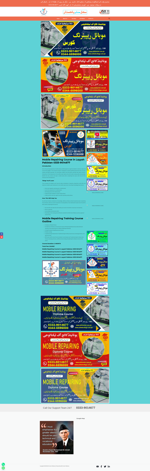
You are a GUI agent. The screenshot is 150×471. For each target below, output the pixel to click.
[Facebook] (101, 466)
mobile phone (63, 188)
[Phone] (3, 464)
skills (75, 172)
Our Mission (82, 18)
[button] (67, 19)
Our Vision (74, 18)
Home (58, 18)
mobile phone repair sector (75, 202)
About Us (65, 18)
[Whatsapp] (3, 468)
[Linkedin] (108, 466)
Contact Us (90, 18)
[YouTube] (97, 466)
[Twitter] (105, 466)
